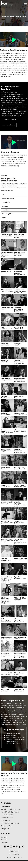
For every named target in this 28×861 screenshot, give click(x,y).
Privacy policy (14, 854)
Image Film (5, 829)
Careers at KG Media (9, 119)
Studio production (7, 815)
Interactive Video (7, 818)
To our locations (8, 125)
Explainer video (6, 826)
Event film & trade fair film (10, 823)
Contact (4, 837)
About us (4, 840)
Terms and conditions (14, 857)
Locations (4, 843)
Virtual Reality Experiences (10, 812)
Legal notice (14, 851)
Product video (6, 820)
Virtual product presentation (11, 809)
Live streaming (6, 806)
